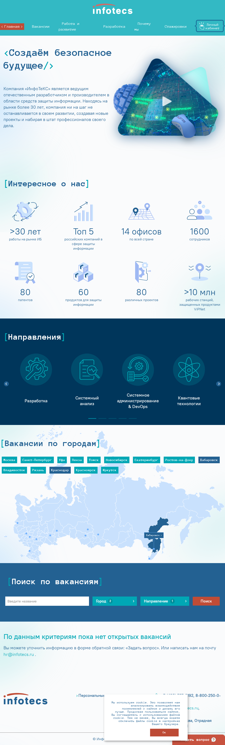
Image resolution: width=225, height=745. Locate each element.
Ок (164, 732)
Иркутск (110, 470)
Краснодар (60, 470)
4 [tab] (121, 418)
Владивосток (14, 470)
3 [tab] (111, 418)
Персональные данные (99, 695)
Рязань (38, 470)
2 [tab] (100, 418)
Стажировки (176, 26)
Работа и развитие (69, 26)
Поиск (206, 601)
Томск (94, 460)
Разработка (114, 26)
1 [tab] (90, 418)
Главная (12, 26)
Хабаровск (209, 460)
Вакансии (41, 26)
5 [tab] (131, 418)
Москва (9, 460)
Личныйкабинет (213, 26)
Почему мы (142, 26)
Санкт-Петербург (37, 460)
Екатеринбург (146, 460)
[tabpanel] (36, 381)
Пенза (77, 460)
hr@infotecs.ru (19, 654)
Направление (158, 601)
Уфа (62, 460)
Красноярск (86, 470)
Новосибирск (117, 460)
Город (103, 601)
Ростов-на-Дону (179, 460)
